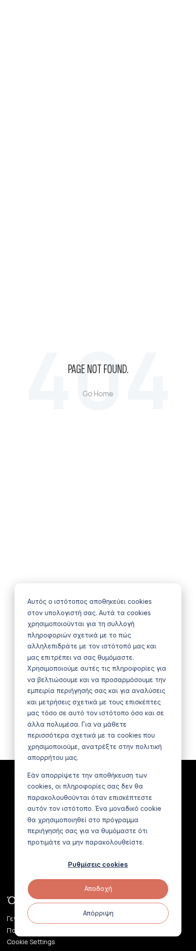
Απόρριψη (98, 913)
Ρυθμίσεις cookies (98, 864)
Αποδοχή (98, 888)
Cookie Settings (31, 942)
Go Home (98, 394)
